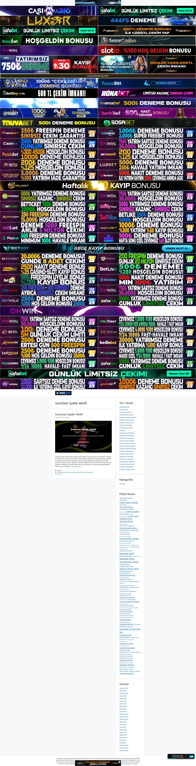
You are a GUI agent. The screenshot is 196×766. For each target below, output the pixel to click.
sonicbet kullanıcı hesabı (124, 589)
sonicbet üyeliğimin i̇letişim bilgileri (126, 662)
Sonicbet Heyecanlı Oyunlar (127, 448)
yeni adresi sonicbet (134, 671)
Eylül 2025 (122, 690)
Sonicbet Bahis (126, 521)
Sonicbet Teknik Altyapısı (127, 469)
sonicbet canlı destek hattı (126, 541)
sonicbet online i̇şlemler (124, 603)
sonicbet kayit (123, 587)
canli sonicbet (123, 500)
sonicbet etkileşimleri (123, 549)
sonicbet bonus (134, 530)
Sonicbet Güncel (124, 564)
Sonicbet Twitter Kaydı (126, 422)
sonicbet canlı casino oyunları (125, 536)
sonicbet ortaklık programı (126, 605)
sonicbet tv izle (125, 635)
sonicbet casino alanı (135, 545)
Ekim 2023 (122, 740)
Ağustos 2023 (123, 745)
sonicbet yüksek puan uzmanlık (125, 654)
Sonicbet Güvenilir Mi (127, 575)
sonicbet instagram (134, 581)
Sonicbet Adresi (124, 407)
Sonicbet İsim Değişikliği (126, 433)
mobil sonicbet (124, 514)
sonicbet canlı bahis (124, 534)
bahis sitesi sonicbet (125, 498)
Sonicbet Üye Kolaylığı (126, 456)
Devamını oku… (76, 466)
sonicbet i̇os (121, 583)
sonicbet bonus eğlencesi (124, 532)
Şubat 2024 (123, 729)
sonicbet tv (137, 624)
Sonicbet (59, 470)
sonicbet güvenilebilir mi (126, 571)
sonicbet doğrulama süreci (135, 547)
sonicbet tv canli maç (126, 626)
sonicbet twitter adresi (134, 637)
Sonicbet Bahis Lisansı (126, 415)
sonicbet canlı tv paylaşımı (124, 545)
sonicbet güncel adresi (129, 569)
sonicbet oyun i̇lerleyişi (123, 607)
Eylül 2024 (122, 711)
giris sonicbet (123, 505)
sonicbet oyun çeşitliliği (133, 607)
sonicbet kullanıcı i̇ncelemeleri (127, 591)
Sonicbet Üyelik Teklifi (69, 414)
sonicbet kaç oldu (134, 587)
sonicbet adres (132, 516)
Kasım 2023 (123, 737)
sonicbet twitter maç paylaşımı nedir (126, 639)
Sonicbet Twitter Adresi (126, 420)
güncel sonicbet (122, 511)
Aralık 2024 (122, 703)
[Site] (49, 133)
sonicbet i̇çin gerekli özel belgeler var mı (127, 585)
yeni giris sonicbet (126, 673)
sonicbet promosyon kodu (126, 615)
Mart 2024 (122, 727)
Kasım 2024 (123, 706)
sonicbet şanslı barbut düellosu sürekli (127, 667)
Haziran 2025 (123, 693)
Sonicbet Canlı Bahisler (126, 467)
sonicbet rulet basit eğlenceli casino (126, 617)
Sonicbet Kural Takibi (125, 428)
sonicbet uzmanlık (122, 641)
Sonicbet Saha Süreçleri (126, 441)
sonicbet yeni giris (124, 652)
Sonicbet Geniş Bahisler (126, 435)
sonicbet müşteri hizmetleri (129, 602)
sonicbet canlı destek (129, 538)
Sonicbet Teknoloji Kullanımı (128, 417)
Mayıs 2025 (123, 696)
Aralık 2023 (122, 735)
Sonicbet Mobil (131, 599)
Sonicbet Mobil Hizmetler (127, 443)
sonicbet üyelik (125, 660)
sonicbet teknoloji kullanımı (124, 622)
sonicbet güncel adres (126, 566)
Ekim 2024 (122, 709)
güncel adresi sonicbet (126, 509)
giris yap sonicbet (125, 507)
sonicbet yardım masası (124, 645)
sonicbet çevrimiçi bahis (126, 656)
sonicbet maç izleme (127, 597)
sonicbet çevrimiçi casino (126, 658)
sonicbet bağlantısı (124, 530)
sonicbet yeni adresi (124, 650)
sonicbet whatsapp (88, 472)
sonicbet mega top (123, 599)
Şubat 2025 (123, 698)
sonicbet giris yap (136, 556)
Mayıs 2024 (123, 722)
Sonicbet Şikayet (126, 665)
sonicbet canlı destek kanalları (125, 543)
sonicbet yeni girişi (135, 652)
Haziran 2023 (123, 750)
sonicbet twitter (124, 637)
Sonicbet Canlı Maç (125, 412)
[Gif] (98, 185)
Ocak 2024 (122, 732)
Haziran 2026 (123, 688)
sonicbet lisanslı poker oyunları (125, 593)
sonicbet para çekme (126, 611)
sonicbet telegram (126, 624)
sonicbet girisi (126, 553)
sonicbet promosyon (125, 613)
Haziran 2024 (123, 719)
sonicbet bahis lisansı (123, 523)
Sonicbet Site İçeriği (125, 425)
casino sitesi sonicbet (128, 502)
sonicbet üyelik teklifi (76, 472)
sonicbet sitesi (125, 620)
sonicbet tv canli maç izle (129, 631)
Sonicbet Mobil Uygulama (127, 446)
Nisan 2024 (123, 724)
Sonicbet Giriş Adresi (129, 562)
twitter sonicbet (123, 671)
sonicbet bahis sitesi (128, 528)
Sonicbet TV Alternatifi (126, 459)
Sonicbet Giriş (123, 409)
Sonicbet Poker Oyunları (126, 464)
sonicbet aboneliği (123, 516)
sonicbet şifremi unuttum (126, 669)
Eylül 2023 (122, 742)
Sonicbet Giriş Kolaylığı (126, 438)
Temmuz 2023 (123, 748)
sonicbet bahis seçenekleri (126, 525)
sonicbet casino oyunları (124, 547)
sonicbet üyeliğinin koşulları (64, 472)
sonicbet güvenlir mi (125, 579)
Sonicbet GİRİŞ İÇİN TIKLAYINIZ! (98, 76)
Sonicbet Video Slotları (126, 451)
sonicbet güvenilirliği (125, 573)
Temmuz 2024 (123, 716)
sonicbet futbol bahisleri (126, 551)
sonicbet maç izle (125, 595)
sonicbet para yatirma (125, 609)
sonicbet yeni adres (127, 648)
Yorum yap (59, 473)
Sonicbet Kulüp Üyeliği (126, 454)
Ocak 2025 (122, 701)
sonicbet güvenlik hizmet (124, 577)
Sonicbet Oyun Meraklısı (126, 461)
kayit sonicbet (132, 511)
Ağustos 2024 (123, 714)
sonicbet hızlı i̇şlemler (123, 581)
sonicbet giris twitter (125, 556)
